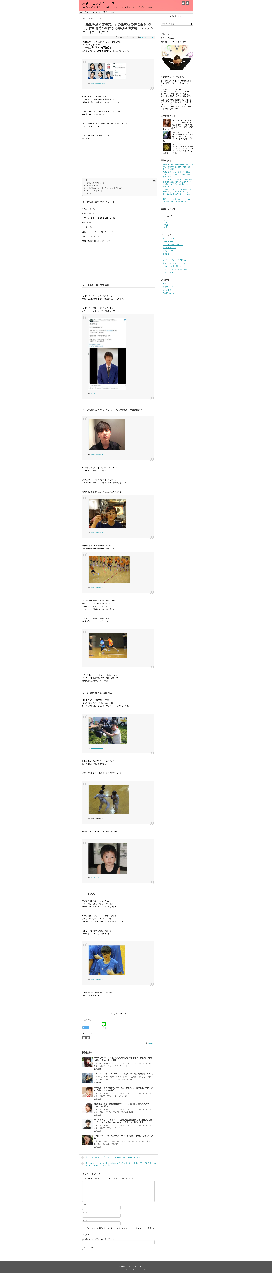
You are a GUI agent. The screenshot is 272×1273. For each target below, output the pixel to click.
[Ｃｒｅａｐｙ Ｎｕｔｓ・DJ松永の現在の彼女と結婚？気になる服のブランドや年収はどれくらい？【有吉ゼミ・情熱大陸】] (87, 1124)
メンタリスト (168, 257)
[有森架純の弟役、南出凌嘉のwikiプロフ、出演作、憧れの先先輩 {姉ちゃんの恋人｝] (87, 1108)
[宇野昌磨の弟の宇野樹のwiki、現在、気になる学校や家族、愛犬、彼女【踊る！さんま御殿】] (87, 1092)
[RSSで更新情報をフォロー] (187, 3)
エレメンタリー (169, 238)
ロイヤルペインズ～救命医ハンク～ (176, 260)
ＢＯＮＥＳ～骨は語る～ (172, 266)
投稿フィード (168, 287)
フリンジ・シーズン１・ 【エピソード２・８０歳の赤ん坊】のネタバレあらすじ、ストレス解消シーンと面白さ (178, 136)
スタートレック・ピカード (173, 245)
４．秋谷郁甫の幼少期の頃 (93, 191)
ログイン (166, 284)
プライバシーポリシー (109, 12)
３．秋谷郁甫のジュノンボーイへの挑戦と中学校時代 (103, 188)
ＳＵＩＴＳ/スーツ (170, 272)
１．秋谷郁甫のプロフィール (94, 183)
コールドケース (169, 242)
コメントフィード (169, 290)
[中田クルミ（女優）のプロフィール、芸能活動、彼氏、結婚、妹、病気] (87, 1140)
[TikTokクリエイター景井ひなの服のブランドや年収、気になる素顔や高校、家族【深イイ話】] (87, 1062)
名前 (84, 1204)
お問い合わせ (84, 12)
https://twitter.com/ (95, 393)
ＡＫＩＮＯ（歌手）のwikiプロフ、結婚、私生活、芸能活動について (123, 1074)
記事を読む (97, 1069)
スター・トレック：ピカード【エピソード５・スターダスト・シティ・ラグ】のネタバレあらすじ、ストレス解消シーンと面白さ (178, 148)
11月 (166, 223)
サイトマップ (95, 12)
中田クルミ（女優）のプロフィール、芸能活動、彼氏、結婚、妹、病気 (113, 1157)
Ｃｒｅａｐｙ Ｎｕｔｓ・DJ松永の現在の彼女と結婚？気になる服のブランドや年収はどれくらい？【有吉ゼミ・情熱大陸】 (121, 1164)
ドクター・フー (169, 251)
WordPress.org (168, 293)
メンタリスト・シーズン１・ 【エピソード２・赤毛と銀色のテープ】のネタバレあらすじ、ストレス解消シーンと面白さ (178, 124)
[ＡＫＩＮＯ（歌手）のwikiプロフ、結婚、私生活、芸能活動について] (87, 1078)
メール (85, 1212)
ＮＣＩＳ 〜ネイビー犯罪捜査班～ (176, 269)
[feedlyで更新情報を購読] (183, 3)
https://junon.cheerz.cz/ (97, 454)
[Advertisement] (118, 161)
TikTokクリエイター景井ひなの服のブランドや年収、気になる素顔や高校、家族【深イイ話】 (177, 174)
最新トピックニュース (98, 3)
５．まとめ (87, 193)
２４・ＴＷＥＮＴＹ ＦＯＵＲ (174, 263)
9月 (165, 227)
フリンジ (166, 254)
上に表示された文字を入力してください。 (98, 1239)
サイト (84, 1220)
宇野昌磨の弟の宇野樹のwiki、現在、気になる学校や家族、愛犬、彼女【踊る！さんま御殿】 (178, 167)
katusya (150, 1043)
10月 (166, 225)
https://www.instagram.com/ (98, 83)
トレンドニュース (146, 37)
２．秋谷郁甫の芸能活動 (92, 185)
